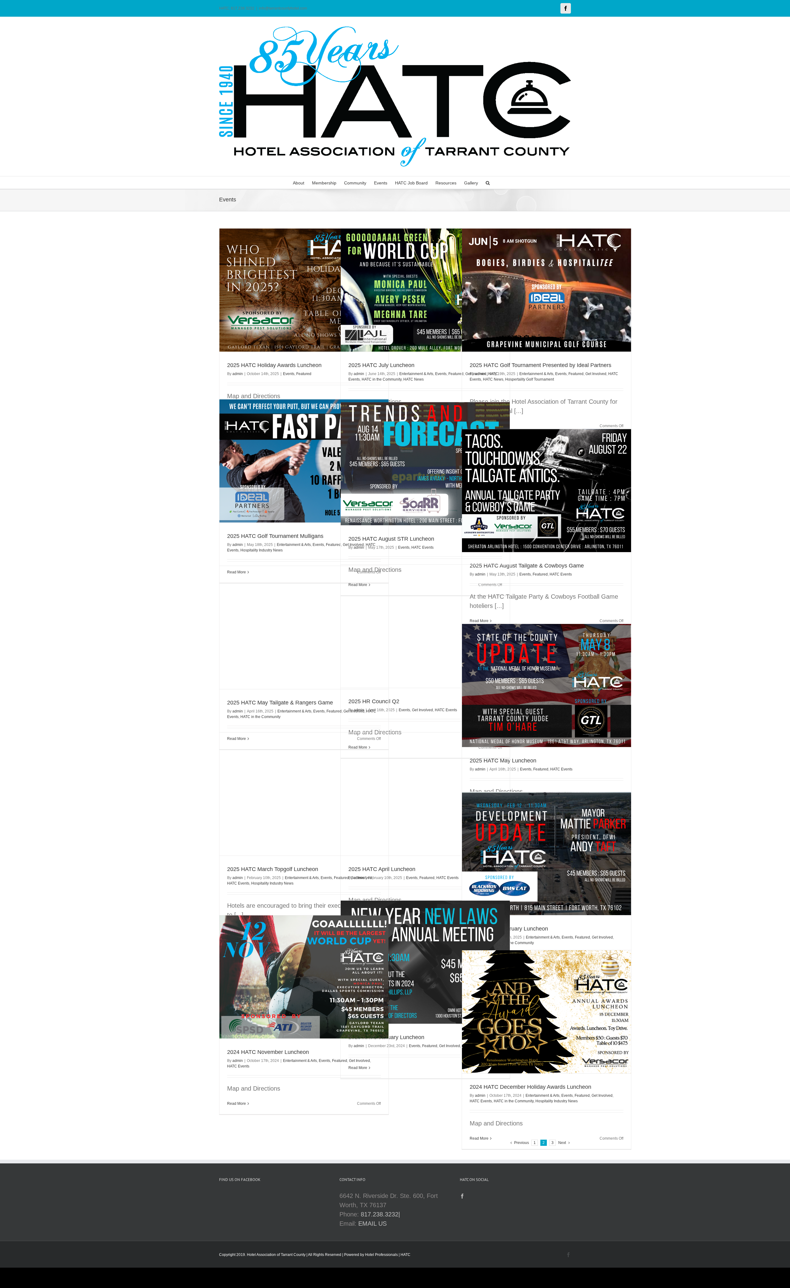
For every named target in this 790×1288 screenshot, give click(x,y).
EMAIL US (372, 1223)
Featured (303, 374)
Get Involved (595, 374)
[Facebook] (462, 1196)
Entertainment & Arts (416, 374)
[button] (488, 182)
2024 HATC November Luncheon (268, 1052)
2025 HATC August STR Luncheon (391, 539)
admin (237, 374)
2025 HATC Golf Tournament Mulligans (275, 536)
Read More (236, 1103)
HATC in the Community (381, 379)
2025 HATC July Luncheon (381, 365)
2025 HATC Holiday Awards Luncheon (274, 365)
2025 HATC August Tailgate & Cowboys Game (527, 566)
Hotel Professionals (381, 1255)
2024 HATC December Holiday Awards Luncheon (530, 1087)
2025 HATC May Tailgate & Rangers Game (280, 703)
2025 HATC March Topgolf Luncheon (272, 869)
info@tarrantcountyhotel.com (283, 8)
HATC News (413, 379)
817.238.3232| (380, 1214)
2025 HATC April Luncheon (381, 869)
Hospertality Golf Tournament (529, 379)
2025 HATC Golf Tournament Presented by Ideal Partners (540, 365)
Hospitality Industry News (261, 550)
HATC (405, 1255)
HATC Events (422, 547)
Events (288, 374)
